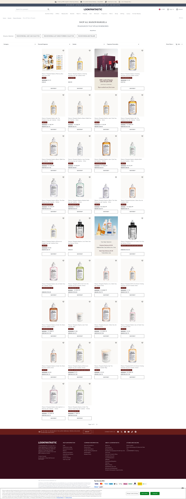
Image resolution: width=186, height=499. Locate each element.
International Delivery (68, 454)
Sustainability (87, 452)
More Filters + (169, 44)
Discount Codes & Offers (111, 454)
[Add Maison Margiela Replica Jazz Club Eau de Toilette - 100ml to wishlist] (116, 136)
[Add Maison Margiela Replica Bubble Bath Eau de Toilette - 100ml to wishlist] (89, 177)
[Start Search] (48, 9)
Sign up (87, 431)
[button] (106, 69)
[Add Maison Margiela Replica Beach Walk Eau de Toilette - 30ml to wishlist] (89, 95)
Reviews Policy (87, 454)
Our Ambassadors (109, 457)
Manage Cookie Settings (132, 493)
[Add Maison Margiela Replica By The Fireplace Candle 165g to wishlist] (116, 342)
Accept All (155, 493)
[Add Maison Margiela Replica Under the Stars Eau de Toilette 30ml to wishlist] (63, 342)
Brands (9, 18)
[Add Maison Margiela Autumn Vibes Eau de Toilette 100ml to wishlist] (116, 301)
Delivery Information (68, 452)
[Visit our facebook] (118, 432)
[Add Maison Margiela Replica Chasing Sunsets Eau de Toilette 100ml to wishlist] (142, 50)
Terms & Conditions (89, 445)
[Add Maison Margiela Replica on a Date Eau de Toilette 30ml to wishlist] (116, 260)
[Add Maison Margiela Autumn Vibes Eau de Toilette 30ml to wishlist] (142, 177)
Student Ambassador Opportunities (114, 470)
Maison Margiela (17, 18)
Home (4, 18)
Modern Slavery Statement (90, 450)
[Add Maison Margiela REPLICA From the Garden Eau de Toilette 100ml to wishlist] (89, 260)
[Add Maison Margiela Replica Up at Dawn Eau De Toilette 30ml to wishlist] (142, 301)
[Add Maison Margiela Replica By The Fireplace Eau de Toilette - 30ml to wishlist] (63, 95)
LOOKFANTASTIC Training (133, 450)
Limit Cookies (144, 493)
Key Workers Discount (110, 466)
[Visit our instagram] (125, 432)
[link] (170, 9)
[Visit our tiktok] (132, 432)
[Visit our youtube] (128, 432)
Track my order (66, 459)
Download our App (67, 447)
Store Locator (130, 445)
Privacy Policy (87, 447)
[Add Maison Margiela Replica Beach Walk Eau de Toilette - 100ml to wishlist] (63, 136)
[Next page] (97, 424)
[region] (93, 493)
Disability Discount (109, 456)
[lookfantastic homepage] (93, 9)
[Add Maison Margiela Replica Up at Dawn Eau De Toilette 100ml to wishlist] (63, 260)
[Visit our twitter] (121, 432)
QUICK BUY (53, 88)
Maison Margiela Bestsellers (86, 36)
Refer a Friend (108, 464)
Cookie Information (89, 449)
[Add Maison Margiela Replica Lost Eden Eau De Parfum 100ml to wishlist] (89, 218)
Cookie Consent (42, 456)
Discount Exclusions (68, 449)
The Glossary (108, 447)
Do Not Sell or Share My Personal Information (46, 458)
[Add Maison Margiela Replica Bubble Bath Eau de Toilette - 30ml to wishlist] (142, 136)
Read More (93, 30)
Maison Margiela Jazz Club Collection (28, 36)
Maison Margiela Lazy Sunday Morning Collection (59, 36)
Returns (65, 450)
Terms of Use (68, 497)
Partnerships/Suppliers (110, 461)
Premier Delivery (67, 457)
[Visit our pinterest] (135, 432)
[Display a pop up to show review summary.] (53, 124)
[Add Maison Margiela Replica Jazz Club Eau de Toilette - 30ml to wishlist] (116, 95)
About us (107, 445)
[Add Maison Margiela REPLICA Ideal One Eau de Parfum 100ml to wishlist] (142, 218)
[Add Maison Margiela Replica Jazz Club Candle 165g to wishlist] (89, 301)
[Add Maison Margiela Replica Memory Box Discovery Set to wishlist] (63, 50)
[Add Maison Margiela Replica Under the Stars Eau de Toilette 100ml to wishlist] (63, 301)
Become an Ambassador (111, 468)
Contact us (65, 456)
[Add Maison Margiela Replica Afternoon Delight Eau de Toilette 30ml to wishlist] (63, 218)
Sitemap (107, 463)
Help (64, 445)
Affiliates (107, 459)
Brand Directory (109, 449)
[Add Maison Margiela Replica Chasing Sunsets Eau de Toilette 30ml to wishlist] (89, 50)
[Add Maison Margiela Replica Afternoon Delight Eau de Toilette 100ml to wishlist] (89, 342)
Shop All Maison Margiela (93, 22)
